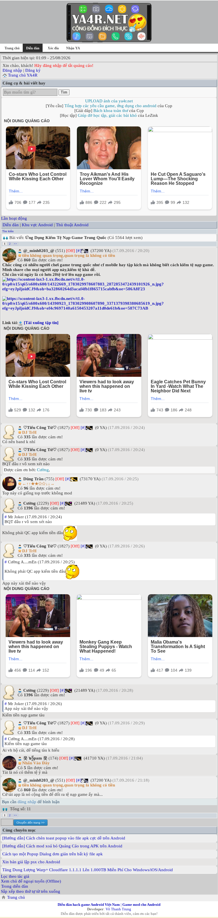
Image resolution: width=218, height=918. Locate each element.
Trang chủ (12, 48)
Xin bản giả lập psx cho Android (31, 862)
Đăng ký (33, 70)
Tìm (64, 92)
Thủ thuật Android (72, 225)
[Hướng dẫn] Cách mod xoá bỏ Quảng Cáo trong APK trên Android (62, 846)
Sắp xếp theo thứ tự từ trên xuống (30, 891)
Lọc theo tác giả (15, 876)
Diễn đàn (11, 225)
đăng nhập (27, 801)
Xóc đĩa (53, 48)
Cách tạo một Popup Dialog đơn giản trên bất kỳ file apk (52, 854)
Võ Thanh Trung (118, 909)
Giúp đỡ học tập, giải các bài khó (107, 115)
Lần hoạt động (14, 218)
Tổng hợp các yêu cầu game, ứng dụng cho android (110, 105)
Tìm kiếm (8, 231)
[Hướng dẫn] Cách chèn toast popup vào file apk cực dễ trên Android (63, 838)
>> (15, 243)
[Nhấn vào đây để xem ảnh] (109, 284)
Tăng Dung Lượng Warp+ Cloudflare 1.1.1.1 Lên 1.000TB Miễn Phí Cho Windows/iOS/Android (87, 870)
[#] (78, 250)
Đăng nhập (12, 70)
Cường (43, 470)
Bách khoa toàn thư (110, 110)
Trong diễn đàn (14, 886)
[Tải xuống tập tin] (41, 322)
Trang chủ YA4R (22, 75)
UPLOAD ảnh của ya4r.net (109, 101)
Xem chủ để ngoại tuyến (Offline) (31, 881)
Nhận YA (73, 48)
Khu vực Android (37, 225)
